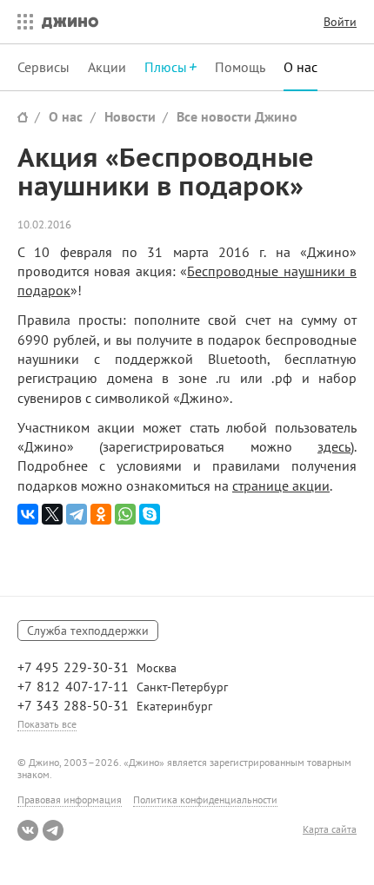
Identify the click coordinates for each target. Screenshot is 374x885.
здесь (334, 446)
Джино (70, 22)
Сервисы (43, 67)
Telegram (53, 830)
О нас (300, 67)
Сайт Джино (22, 117)
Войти (340, 22)
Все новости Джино (237, 116)
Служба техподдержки (88, 630)
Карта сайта (330, 829)
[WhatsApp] (125, 514)
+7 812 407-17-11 (73, 686)
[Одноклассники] (100, 514)
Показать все (47, 723)
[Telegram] (76, 514)
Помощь (240, 67)
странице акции (281, 485)
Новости (130, 116)
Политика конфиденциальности (205, 799)
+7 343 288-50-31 (73, 705)
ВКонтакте (27, 830)
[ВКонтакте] (27, 514)
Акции (107, 67)
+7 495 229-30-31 (73, 667)
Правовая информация (69, 799)
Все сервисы (21, 21)
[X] (52, 514)
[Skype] (149, 514)
